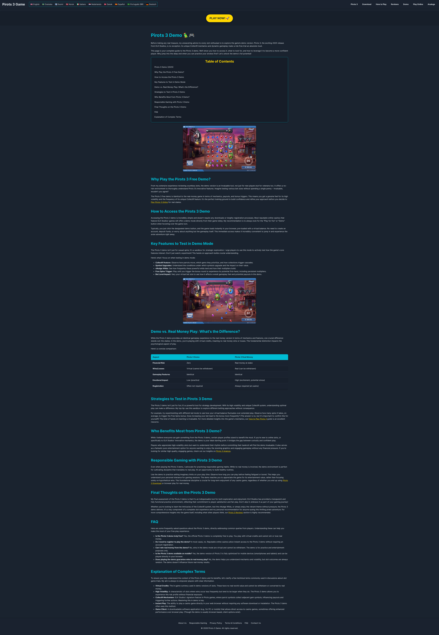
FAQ (156, 112)
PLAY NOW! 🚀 (219, 18)
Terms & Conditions (233, 623)
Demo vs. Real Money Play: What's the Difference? (176, 87)
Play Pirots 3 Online (159, 202)
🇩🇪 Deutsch (151, 4)
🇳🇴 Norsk (70, 4)
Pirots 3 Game (13, 4)
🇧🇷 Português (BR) (135, 4)
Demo (406, 4)
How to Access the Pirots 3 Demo (169, 77)
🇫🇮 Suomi (59, 4)
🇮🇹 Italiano (81, 4)
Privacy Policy (216, 623)
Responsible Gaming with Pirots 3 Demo (171, 102)
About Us (182, 623)
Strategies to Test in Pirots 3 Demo (169, 92)
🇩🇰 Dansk (108, 4)
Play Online (418, 4)
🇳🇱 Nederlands (95, 4)
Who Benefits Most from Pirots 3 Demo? (171, 97)
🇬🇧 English (34, 4)
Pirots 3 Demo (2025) (163, 67)
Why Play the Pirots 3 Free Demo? (169, 72)
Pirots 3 (354, 4)
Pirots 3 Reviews (235, 512)
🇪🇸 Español (120, 4)
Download (366, 4)
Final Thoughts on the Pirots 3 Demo (170, 107)
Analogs (431, 4)
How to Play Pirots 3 (258, 419)
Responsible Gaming (198, 623)
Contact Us (256, 623)
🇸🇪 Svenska (47, 4)
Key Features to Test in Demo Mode (169, 82)
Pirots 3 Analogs (223, 451)
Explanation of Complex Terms (167, 117)
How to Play (381, 4)
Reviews (395, 4)
